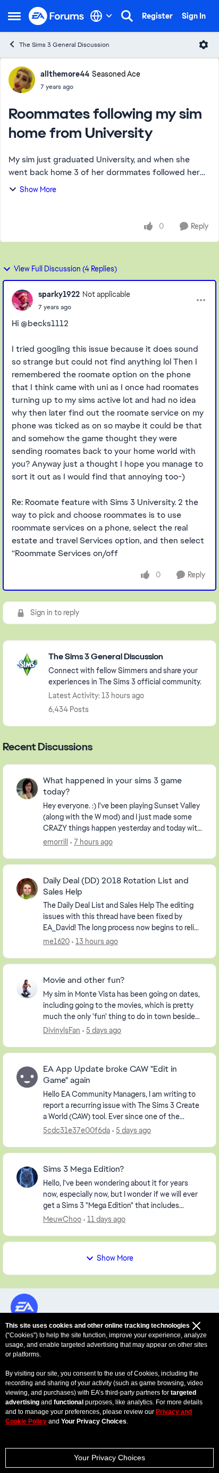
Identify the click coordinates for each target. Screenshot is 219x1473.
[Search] (127, 16)
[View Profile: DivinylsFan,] (27, 988)
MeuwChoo (62, 1219)
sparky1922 (59, 294)
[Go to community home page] (57, 16)
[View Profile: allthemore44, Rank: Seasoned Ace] (22, 80)
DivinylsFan (61, 1030)
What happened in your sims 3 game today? (112, 786)
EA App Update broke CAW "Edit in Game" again (110, 1075)
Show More (38, 189)
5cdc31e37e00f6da (76, 1130)
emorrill (55, 842)
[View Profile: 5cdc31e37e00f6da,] (27, 1077)
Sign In (194, 16)
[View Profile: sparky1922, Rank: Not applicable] (22, 300)
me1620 (56, 941)
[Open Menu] (203, 44)
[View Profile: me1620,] (27, 888)
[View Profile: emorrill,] (27, 788)
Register (157, 16)
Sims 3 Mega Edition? (83, 1169)
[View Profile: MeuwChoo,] (27, 1177)
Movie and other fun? (83, 980)
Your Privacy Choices (109, 1457)
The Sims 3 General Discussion (64, 44)
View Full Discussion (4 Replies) (65, 269)
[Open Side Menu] (14, 16)
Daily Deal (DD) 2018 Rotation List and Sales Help (116, 886)
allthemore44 (64, 74)
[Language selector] (101, 16)
